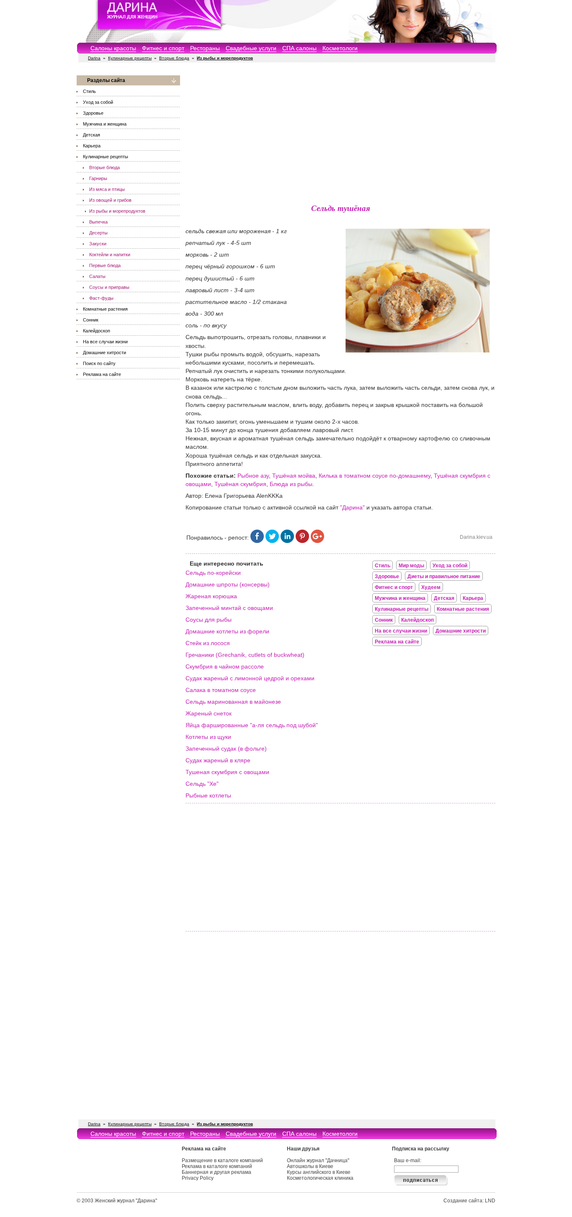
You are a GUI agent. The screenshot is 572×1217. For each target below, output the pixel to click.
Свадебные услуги (251, 48)
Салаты (97, 276)
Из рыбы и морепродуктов (117, 211)
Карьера (91, 145)
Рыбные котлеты (208, 795)
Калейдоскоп (96, 330)
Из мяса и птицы (107, 189)
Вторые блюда (174, 58)
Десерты (98, 232)
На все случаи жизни (105, 341)
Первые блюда (105, 265)
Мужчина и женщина (104, 123)
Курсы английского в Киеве (318, 1172)
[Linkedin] (287, 541)
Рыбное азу (253, 475)
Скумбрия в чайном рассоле (225, 666)
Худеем (431, 587)
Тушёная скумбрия (240, 484)
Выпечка (98, 221)
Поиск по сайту (99, 363)
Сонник (90, 319)
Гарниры (98, 178)
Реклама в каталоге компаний (217, 1166)
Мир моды (411, 566)
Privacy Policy (198, 1178)
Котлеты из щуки (208, 736)
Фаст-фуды (101, 298)
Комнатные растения (105, 308)
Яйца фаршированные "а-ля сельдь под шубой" (252, 725)
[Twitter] (272, 541)
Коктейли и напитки (109, 254)
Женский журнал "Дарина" (126, 1201)
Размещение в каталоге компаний (222, 1160)
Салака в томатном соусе (221, 690)
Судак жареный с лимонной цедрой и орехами (250, 678)
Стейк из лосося (208, 643)
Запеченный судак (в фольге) (226, 748)
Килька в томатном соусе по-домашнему (374, 475)
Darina (94, 58)
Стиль (89, 91)
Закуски (97, 243)
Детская (91, 134)
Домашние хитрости (104, 352)
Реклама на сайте (102, 374)
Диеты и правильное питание (443, 576)
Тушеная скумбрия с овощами (227, 772)
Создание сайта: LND (469, 1201)
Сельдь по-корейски (213, 572)
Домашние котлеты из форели (227, 631)
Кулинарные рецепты (130, 58)
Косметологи (340, 48)
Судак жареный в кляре (218, 760)
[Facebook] (257, 541)
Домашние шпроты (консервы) (228, 584)
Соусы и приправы (109, 287)
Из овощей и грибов (110, 200)
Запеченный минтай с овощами (229, 608)
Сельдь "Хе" (202, 783)
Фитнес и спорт (163, 48)
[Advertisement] (340, 134)
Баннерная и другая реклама (216, 1172)
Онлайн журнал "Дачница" (318, 1160)
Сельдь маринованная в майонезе (233, 701)
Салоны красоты (113, 48)
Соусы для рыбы (209, 619)
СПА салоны (299, 48)
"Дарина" (352, 507)
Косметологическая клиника (320, 1178)
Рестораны (205, 48)
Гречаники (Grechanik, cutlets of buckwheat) (245, 654)
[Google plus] (317, 541)
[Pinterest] (302, 541)
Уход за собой (98, 102)
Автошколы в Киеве (310, 1166)
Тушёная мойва (293, 475)
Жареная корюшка (211, 596)
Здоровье (93, 113)
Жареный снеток (209, 713)
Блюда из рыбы (291, 484)
